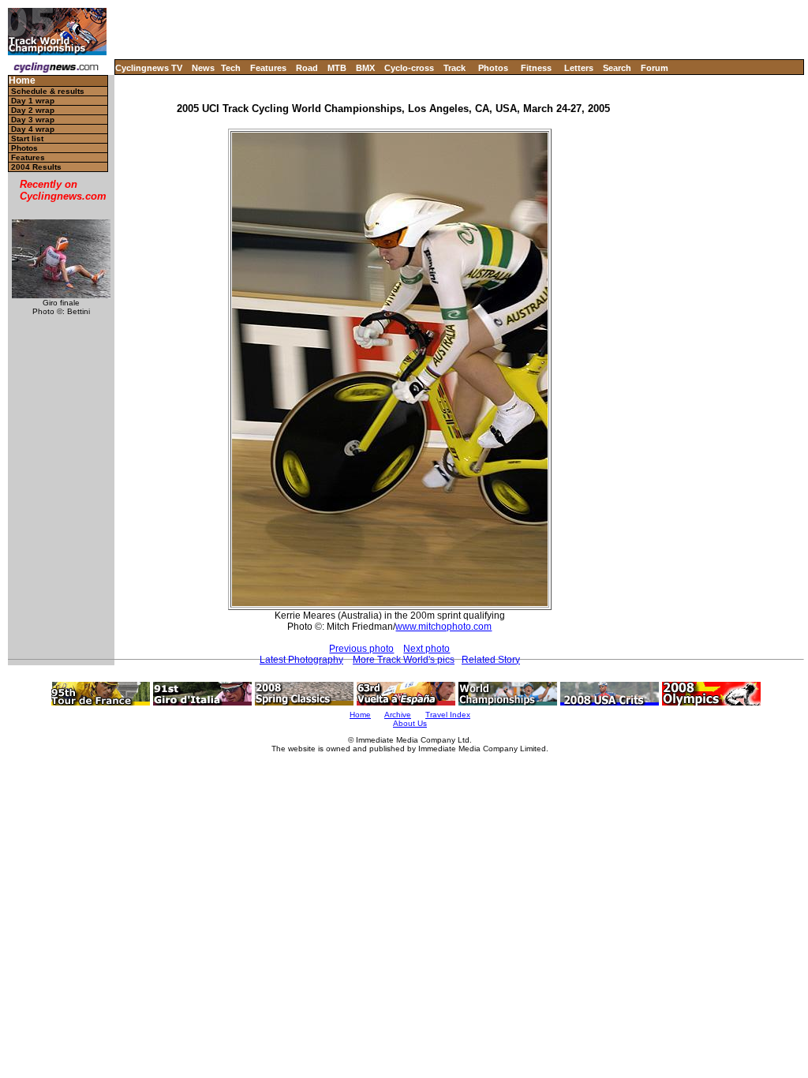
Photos (493, 68)
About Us (410, 723)
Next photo (426, 648)
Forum (654, 68)
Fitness (536, 68)
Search (617, 68)
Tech (231, 68)
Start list (27, 138)
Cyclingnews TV (148, 68)
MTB (336, 68)
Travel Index (447, 714)
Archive (397, 714)
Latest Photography (301, 659)
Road (307, 68)
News (203, 68)
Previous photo (361, 648)
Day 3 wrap (32, 119)
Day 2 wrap (32, 110)
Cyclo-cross (409, 68)
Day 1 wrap (32, 100)
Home (22, 81)
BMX (365, 68)
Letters (578, 68)
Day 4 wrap (32, 129)
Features (268, 68)
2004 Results (36, 167)
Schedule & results (47, 91)
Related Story (491, 659)
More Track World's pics (403, 659)
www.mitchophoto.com (443, 626)
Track (454, 68)
